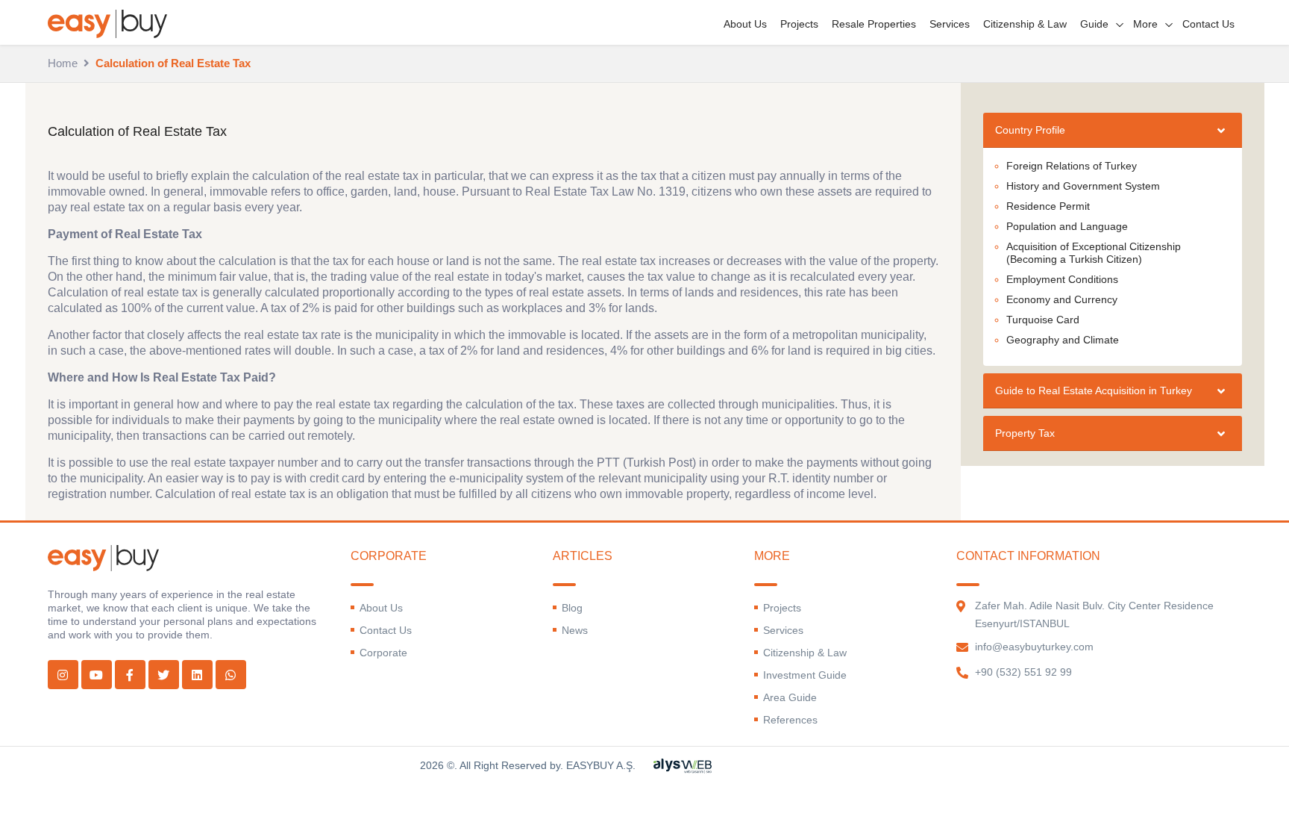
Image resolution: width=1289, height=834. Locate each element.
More (1145, 24)
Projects (799, 24)
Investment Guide (805, 675)
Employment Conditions (1062, 279)
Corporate (383, 653)
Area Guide (790, 697)
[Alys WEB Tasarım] (682, 765)
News (575, 630)
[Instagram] (63, 674)
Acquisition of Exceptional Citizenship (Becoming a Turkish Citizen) (1093, 252)
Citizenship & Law (1025, 24)
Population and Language (1067, 226)
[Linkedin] (197, 674)
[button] (1112, 130)
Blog (572, 608)
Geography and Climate (1062, 340)
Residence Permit (1048, 206)
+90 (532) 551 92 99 (1023, 672)
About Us (745, 24)
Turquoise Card (1042, 320)
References (790, 720)
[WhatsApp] (231, 674)
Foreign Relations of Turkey (1071, 166)
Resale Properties (874, 24)
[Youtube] (96, 674)
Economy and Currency (1061, 299)
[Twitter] (163, 674)
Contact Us (1208, 24)
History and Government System (1083, 186)
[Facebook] (130, 674)
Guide (1094, 24)
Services (949, 24)
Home (63, 63)
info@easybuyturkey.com (1034, 647)
